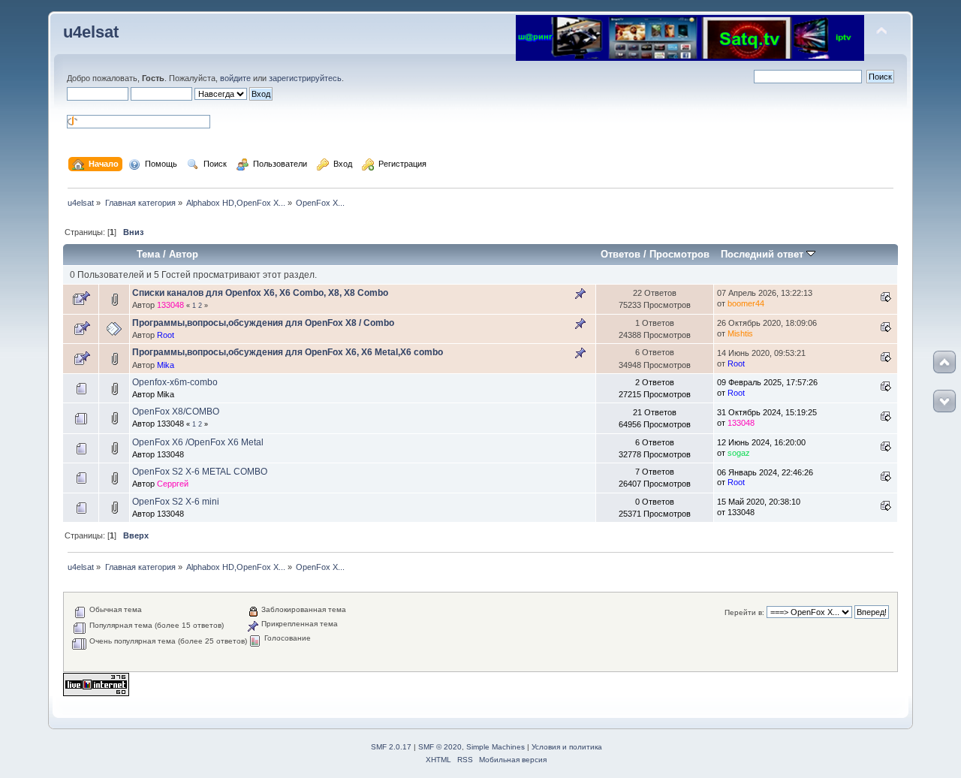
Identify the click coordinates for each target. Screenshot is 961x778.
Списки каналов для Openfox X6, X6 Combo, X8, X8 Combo (260, 293)
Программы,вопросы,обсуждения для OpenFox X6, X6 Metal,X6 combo (287, 352)
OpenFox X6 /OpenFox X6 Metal (198, 442)
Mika (165, 364)
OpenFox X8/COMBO (175, 411)
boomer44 (746, 303)
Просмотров (679, 254)
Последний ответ (763, 254)
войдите (235, 78)
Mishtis (740, 333)
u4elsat (91, 32)
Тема (148, 254)
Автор (183, 254)
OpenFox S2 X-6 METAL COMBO (199, 471)
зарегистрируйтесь (305, 78)
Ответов (620, 254)
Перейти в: (744, 612)
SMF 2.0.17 (391, 747)
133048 (170, 304)
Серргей (172, 483)
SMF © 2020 (440, 747)
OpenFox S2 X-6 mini (175, 501)
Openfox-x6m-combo (175, 382)
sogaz (739, 452)
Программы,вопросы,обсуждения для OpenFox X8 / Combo (263, 323)
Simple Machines (495, 747)
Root (165, 334)
